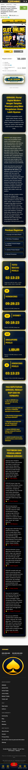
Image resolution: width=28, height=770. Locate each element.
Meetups (4, 724)
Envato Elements (7, 749)
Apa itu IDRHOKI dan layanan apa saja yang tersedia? (11, 401)
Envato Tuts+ (21, 749)
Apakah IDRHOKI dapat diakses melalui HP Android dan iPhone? (13, 431)
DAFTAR (20, 21)
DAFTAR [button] (17, 51)
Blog (3, 718)
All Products (11, 750)
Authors (4, 709)
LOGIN (8, 21)
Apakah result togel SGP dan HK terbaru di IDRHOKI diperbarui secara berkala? (14, 409)
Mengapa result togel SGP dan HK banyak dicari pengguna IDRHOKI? (13, 423)
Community (5, 715)
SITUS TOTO (9, 4)
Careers (4, 734)
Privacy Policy (5, 736)
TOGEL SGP (5, 699)
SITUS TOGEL (5, 690)
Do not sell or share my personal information (13, 739)
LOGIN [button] (7, 51)
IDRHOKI (2, 4)
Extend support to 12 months (15, 68)
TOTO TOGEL (5, 693)
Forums (4, 721)
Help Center (5, 706)
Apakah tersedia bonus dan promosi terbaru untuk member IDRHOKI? (14, 438)
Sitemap (4, 742)
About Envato (5, 731)
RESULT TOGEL (6, 696)
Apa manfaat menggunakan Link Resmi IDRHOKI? (13, 416)
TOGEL (14, 4)
